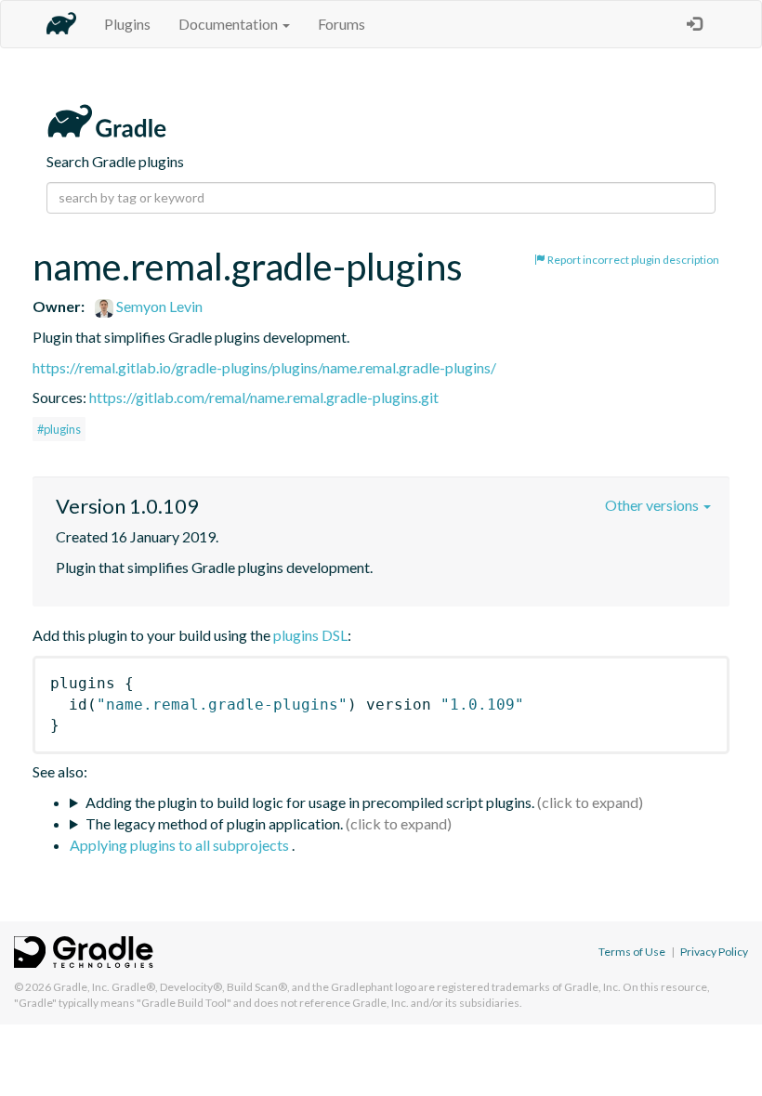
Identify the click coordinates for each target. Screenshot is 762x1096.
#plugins (59, 429)
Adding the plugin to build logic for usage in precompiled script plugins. (309, 802)
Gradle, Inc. (81, 987)
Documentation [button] (229, 24)
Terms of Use (631, 952)
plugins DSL (310, 635)
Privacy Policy (714, 952)
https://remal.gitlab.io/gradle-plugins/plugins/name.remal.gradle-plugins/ (264, 367)
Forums (341, 24)
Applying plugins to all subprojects (181, 845)
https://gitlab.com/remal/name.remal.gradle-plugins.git (264, 397)
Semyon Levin (158, 306)
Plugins (127, 24)
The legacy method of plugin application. (214, 823)
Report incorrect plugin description (632, 260)
